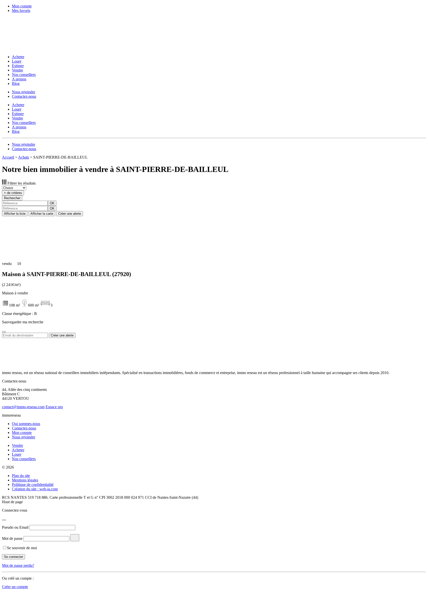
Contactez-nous (24, 96)
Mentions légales (25, 480)
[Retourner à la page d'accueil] (34, 48)
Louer (16, 61)
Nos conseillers (24, 74)
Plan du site (21, 476)
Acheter (18, 57)
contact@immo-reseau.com (23, 407)
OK (52, 203)
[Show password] (74, 537)
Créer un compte (15, 587)
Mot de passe (12, 538)
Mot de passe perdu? (18, 565)
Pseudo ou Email (15, 527)
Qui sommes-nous (26, 424)
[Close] (4, 331)
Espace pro (54, 407)
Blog (16, 83)
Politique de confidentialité (33, 484)
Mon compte (22, 6)
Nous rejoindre (23, 92)
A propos (19, 79)
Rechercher (12, 198)
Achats (23, 157)
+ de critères (13, 193)
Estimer (18, 66)
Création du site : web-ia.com (35, 489)
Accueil (8, 157)
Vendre (17, 70)
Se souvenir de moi (22, 548)
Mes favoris (21, 10)
